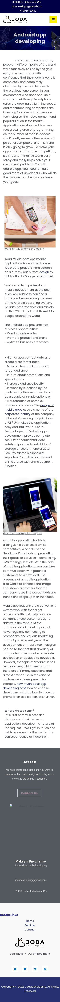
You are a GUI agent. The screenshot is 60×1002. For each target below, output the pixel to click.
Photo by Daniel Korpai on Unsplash (22, 533)
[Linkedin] (35, 969)
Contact (30, 929)
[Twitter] (25, 969)
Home (30, 921)
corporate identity (17, 414)
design (44, 272)
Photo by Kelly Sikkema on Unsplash (24, 249)
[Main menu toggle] (53, 19)
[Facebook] (15, 969)
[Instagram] (45, 969)
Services (30, 925)
